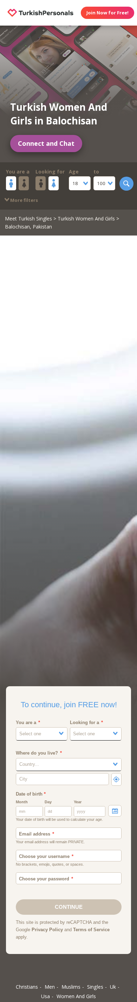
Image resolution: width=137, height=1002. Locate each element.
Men (50, 986)
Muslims (70, 986)
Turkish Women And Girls (86, 218)
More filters (23, 200)
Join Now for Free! (107, 12)
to (96, 172)
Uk (113, 986)
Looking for (50, 172)
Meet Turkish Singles (28, 218)
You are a (18, 172)
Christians (27, 986)
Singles (95, 986)
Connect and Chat (46, 143)
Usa (45, 996)
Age (74, 172)
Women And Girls (76, 996)
